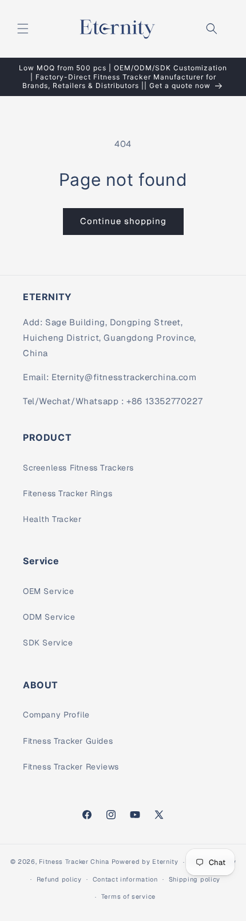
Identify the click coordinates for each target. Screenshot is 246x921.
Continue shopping (123, 221)
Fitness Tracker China (74, 862)
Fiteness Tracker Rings (67, 493)
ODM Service (49, 617)
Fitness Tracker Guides (68, 741)
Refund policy (59, 879)
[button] (22, 28)
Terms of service (128, 896)
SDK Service (48, 642)
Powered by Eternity (145, 862)
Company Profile (56, 714)
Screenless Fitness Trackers (78, 468)
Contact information (125, 879)
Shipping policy (195, 879)
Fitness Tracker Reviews (71, 766)
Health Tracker (52, 519)
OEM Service (48, 591)
